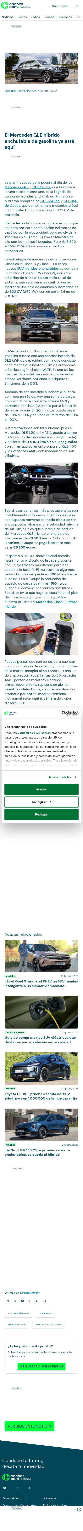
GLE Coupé (41, 187)
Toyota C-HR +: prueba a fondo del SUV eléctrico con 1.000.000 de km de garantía (39, 1056)
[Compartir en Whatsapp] (43, 1301)
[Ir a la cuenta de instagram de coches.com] (17, 1488)
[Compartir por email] (7, 1301)
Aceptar (41, 789)
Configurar (39, 801)
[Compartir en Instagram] (14, 1301)
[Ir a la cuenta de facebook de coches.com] (29, 1488)
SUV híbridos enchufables (38, 268)
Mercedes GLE (17, 187)
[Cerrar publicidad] (79, 1509)
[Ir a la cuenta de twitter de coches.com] (4, 1488)
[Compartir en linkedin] (36, 1301)
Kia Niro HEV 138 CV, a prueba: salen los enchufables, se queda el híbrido (41, 1112)
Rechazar (41, 814)
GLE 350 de (50, 201)
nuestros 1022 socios (35, 732)
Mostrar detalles (60, 777)
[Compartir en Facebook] (29, 1301)
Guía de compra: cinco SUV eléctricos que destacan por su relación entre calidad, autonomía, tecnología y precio (41, 1002)
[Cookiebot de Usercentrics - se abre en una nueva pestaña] (62, 713)
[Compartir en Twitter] (21, 1301)
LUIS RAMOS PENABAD (20, 91)
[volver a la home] (16, 1477)
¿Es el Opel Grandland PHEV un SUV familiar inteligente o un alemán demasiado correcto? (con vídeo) (40, 945)
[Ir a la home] (15, 5)
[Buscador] (77, 6)
